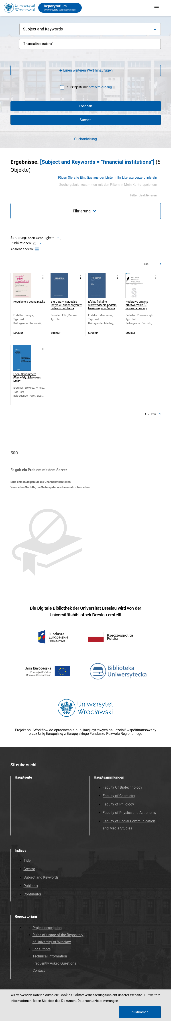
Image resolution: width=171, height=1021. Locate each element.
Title (27, 860)
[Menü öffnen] (156, 8)
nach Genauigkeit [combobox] (41, 238)
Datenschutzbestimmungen (97, 1001)
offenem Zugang (100, 87)
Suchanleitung (85, 139)
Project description (47, 928)
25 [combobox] (34, 243)
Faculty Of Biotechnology (122, 787)
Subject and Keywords (41, 877)
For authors (42, 949)
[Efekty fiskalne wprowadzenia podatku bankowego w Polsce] (101, 285)
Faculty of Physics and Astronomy (130, 813)
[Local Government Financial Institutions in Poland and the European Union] (26, 358)
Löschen (85, 106)
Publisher (31, 886)
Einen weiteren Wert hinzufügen (88, 70)
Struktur (18, 333)
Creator (29, 869)
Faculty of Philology (118, 804)
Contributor (32, 894)
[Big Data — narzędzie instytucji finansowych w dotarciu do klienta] (63, 285)
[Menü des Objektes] (43, 277)
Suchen (86, 120)
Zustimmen (139, 1012)
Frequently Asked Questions (54, 963)
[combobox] (90, 44)
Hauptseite (23, 777)
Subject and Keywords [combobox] (43, 29)
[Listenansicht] (36, 249)
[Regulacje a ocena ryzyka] (26, 285)
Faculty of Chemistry (119, 796)
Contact (39, 970)
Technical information (50, 956)
